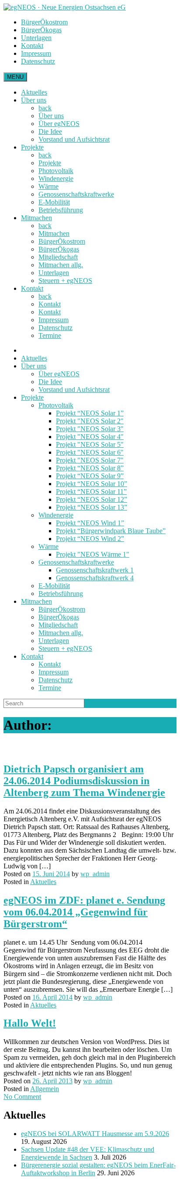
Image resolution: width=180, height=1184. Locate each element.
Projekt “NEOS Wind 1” (90, 523)
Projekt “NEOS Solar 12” (91, 499)
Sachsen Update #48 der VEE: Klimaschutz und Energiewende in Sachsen (87, 1153)
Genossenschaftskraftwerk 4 (95, 578)
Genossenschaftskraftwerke (76, 194)
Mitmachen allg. (60, 265)
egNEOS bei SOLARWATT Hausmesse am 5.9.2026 (95, 1133)
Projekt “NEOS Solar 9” (90, 476)
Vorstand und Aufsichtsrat (74, 139)
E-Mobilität (54, 202)
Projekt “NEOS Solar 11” (91, 491)
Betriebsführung (60, 210)
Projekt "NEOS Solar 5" (90, 444)
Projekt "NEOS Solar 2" (90, 421)
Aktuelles (34, 92)
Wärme (48, 186)
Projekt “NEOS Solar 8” (90, 468)
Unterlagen (36, 37)
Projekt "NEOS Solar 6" (90, 452)
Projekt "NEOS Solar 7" (90, 460)
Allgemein (44, 1088)
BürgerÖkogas (41, 30)
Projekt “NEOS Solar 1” (90, 413)
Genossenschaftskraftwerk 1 (95, 570)
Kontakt (32, 45)
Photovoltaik (55, 170)
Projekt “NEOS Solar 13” (91, 507)
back (45, 108)
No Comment (22, 1096)
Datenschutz (38, 61)
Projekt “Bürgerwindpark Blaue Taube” (111, 530)
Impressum (36, 53)
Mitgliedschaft (58, 257)
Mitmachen (36, 217)
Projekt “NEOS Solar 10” (91, 483)
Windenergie (55, 178)
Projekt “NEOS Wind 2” (90, 538)
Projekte (32, 147)
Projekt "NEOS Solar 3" (90, 428)
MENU (15, 77)
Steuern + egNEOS (65, 280)
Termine (49, 335)
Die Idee (50, 131)
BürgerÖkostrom (44, 22)
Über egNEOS (59, 123)
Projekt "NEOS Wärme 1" (92, 554)
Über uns (33, 100)
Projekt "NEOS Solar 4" (90, 436)
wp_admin (87, 725)
